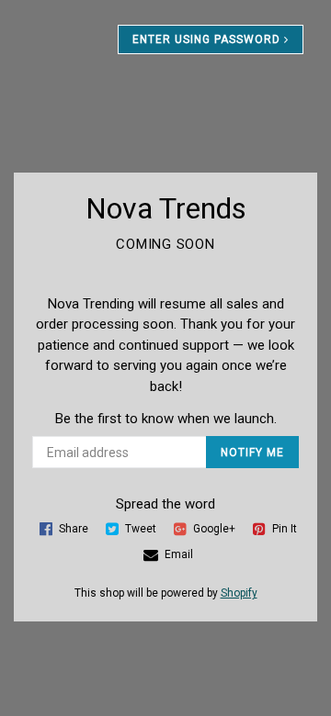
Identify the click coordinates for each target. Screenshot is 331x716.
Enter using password (208, 39)
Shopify (239, 593)
